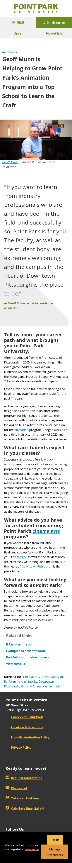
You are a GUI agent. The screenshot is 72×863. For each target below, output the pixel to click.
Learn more (32, 849)
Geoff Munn (10, 162)
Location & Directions (27, 727)
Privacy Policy (21, 747)
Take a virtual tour (25, 798)
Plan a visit (19, 788)
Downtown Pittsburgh (36, 566)
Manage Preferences (55, 852)
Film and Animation (33, 686)
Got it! (55, 840)
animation (21, 430)
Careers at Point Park (27, 717)
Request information (26, 778)
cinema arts (46, 531)
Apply (18, 33)
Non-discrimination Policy (30, 737)
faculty (21, 557)
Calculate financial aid (27, 808)
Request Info (54, 33)
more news (9, 52)
